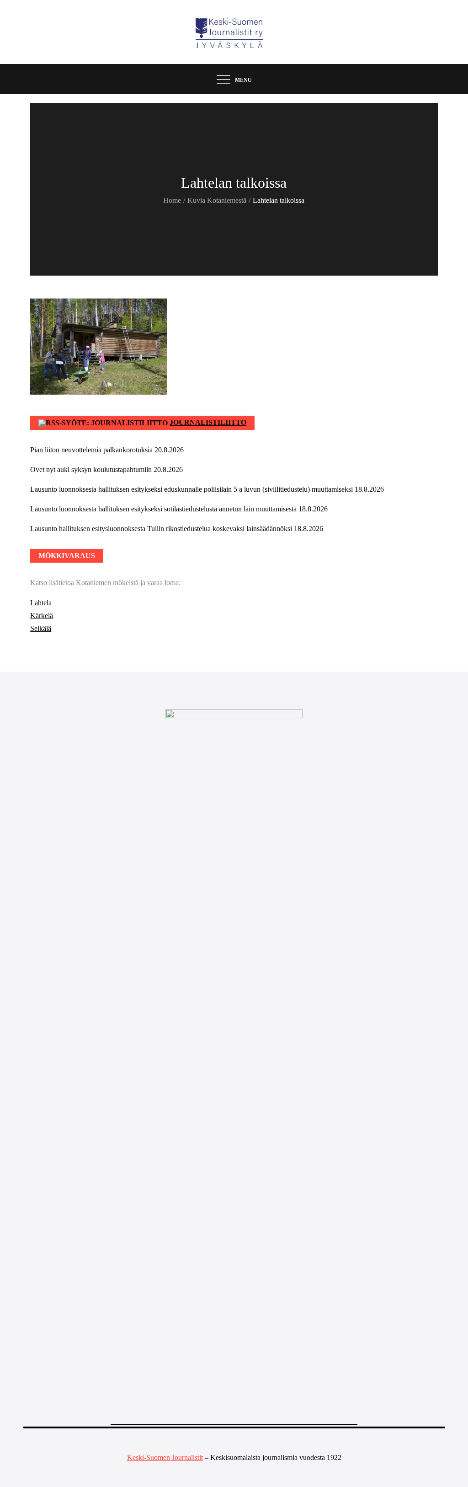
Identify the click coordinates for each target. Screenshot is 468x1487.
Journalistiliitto (208, 422)
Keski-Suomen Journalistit (165, 1457)
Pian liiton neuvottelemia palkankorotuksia (91, 450)
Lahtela (41, 603)
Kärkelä (41, 615)
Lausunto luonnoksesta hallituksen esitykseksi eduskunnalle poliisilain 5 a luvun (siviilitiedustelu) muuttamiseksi (191, 489)
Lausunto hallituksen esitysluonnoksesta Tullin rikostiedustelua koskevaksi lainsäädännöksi (161, 528)
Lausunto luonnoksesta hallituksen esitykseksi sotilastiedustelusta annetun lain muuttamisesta (163, 509)
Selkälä (40, 628)
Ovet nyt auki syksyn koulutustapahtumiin (91, 469)
